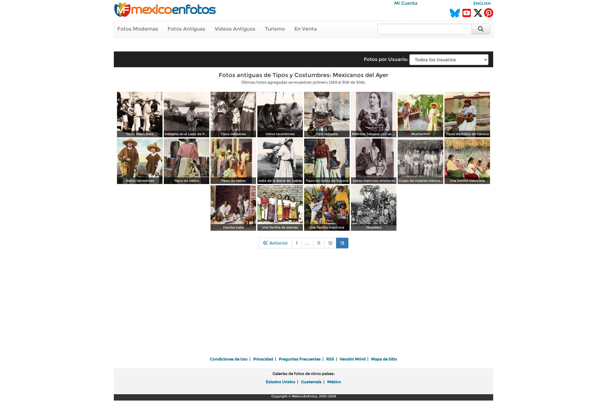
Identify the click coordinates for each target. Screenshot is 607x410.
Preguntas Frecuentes (300, 359)
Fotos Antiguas (186, 29)
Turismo (275, 29)
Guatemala (311, 381)
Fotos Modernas (137, 29)
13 (342, 243)
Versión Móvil (352, 359)
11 (318, 243)
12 (330, 243)
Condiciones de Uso (229, 359)
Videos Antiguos (235, 29)
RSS (330, 359)
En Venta (305, 29)
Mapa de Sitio (384, 359)
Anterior (278, 243)
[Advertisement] (303, 307)
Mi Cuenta (405, 3)
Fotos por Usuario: (386, 59)
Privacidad (263, 359)
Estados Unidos (280, 381)
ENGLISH (482, 3)
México (334, 381)
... (307, 243)
